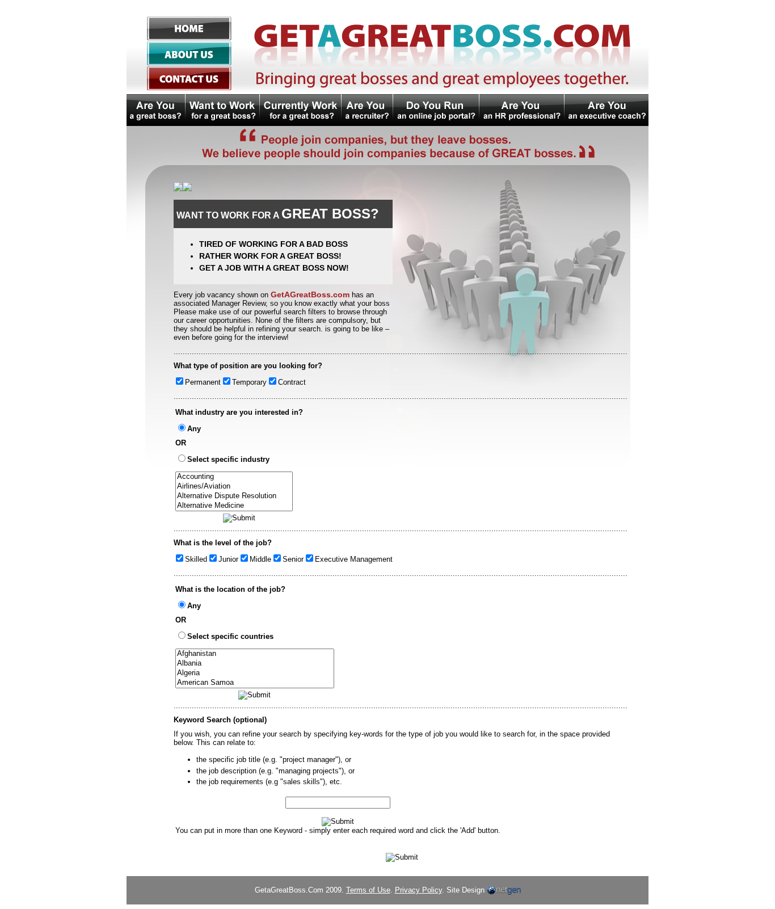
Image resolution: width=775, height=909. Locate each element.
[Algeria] (255, 673)
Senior (293, 559)
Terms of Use (368, 890)
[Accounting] (234, 477)
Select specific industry (228, 459)
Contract (292, 382)
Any (194, 428)
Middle (260, 559)
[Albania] (255, 663)
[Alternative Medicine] (234, 506)
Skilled (196, 559)
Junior (228, 559)
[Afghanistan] (255, 654)
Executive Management (354, 559)
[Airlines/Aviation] (234, 486)
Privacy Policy (418, 890)
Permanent (203, 382)
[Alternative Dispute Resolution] (234, 496)
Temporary (249, 382)
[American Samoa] (255, 683)
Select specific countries (230, 636)
